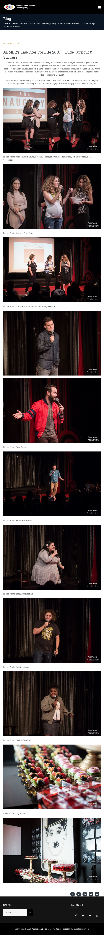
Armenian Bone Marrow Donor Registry (51, 929)
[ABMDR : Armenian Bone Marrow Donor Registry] (19, 7)
